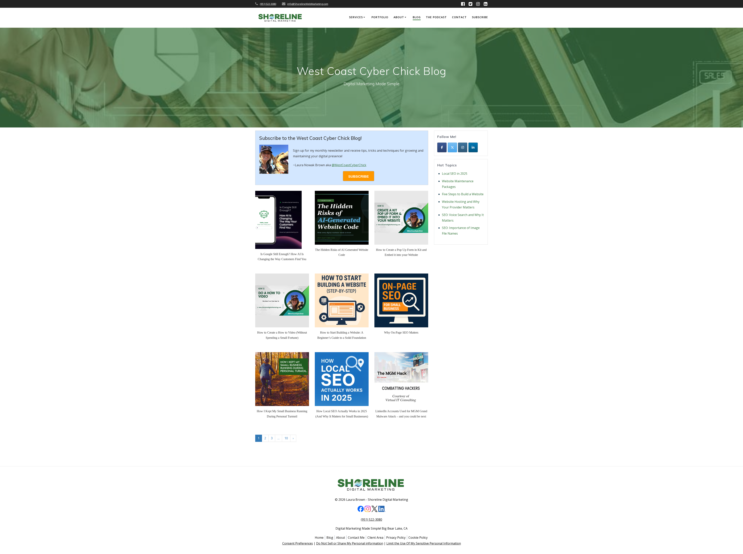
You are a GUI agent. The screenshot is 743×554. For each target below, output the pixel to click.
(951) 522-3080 (268, 4)
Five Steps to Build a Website (463, 194)
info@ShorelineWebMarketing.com (307, 4)
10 (286, 438)
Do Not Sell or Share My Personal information (349, 543)
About (399, 17)
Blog (417, 17)
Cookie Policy (418, 537)
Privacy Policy (396, 537)
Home (319, 537)
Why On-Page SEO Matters (401, 332)
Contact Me (356, 537)
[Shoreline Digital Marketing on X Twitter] (452, 147)
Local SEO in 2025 (454, 173)
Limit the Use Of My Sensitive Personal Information (423, 543)
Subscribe (480, 17)
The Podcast (436, 17)
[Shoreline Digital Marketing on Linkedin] (473, 147)
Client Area (375, 537)
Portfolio (380, 17)
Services (356, 17)
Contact (459, 17)
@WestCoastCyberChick (349, 165)
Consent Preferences (297, 543)
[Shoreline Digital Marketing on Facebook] (442, 147)
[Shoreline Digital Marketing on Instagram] (462, 147)
